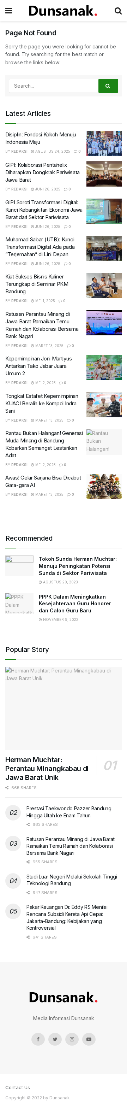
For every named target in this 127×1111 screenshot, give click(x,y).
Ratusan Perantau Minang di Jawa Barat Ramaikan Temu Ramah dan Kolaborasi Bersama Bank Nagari (70, 846)
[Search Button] (108, 86)
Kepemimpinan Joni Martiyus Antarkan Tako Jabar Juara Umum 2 (38, 366)
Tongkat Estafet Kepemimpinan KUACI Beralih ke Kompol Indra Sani (41, 403)
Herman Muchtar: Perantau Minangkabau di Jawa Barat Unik (47, 769)
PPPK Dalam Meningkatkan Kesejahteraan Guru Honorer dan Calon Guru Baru (75, 603)
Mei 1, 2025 (44, 301)
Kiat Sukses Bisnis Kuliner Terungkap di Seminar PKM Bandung (36, 284)
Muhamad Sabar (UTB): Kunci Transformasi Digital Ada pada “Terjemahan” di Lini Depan (39, 247)
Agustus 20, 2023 (60, 582)
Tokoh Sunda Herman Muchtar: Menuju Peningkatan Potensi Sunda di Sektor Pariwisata (78, 566)
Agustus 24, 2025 (52, 151)
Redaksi (19, 151)
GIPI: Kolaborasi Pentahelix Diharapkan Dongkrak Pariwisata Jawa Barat (42, 172)
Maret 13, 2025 (49, 345)
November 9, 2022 (60, 619)
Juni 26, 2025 (47, 189)
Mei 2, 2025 (45, 383)
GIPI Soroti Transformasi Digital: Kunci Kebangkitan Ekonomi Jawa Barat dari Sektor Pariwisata (44, 210)
